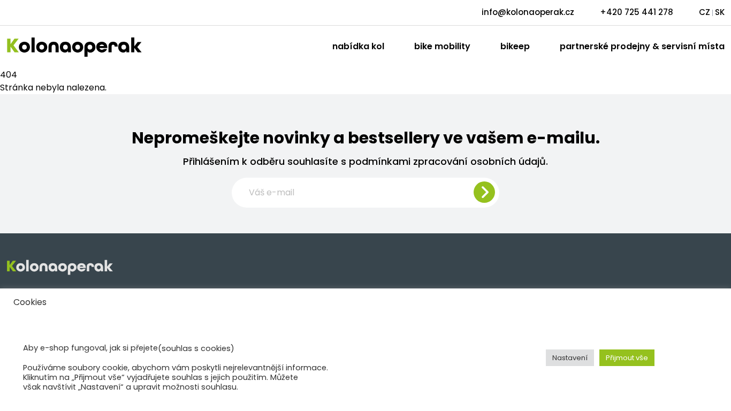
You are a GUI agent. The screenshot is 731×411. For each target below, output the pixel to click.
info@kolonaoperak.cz (528, 12)
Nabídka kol (358, 46)
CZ (704, 12)
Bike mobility (442, 46)
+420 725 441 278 (636, 12)
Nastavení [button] (570, 358)
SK (720, 12)
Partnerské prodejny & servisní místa (642, 46)
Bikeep (515, 46)
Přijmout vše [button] (627, 358)
